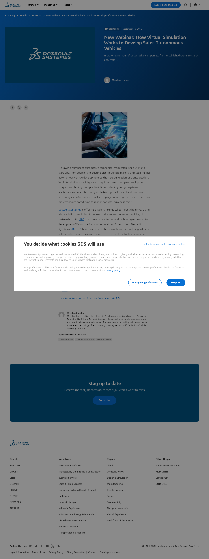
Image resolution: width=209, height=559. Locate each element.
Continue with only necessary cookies (165, 244)
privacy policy (113, 270)
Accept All (175, 282)
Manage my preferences (145, 282)
